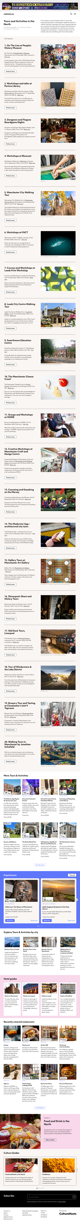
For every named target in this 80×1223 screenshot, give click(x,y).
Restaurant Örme (46, 1084)
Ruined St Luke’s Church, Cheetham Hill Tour (48, 799)
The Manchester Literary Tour (67, 843)
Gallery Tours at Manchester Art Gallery (16, 561)
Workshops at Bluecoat (19, 155)
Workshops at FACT (17, 232)
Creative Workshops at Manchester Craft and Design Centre (18, 451)
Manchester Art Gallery (22, 568)
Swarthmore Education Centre (17, 341)
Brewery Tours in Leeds (12, 949)
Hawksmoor (26, 1045)
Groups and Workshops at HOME (18, 416)
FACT (20, 238)
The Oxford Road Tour (29, 842)
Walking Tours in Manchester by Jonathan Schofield (17, 744)
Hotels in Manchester (11, 996)
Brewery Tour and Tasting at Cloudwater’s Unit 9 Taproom (19, 706)
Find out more (10, 71)
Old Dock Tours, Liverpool (14, 632)
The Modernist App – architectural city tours (17, 525)
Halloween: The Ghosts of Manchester (18, 907)
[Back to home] (9, 13)
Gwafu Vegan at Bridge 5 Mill (27, 1084)
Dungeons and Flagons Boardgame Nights (17, 121)
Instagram (44, 1214)
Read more (34, 920)
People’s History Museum (21, 53)
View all (72, 875)
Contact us (7, 1211)
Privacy (6, 1215)
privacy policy (62, 1201)
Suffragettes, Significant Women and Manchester (49, 843)
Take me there (50, 1140)
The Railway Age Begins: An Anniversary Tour (11, 799)
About (6, 1213)
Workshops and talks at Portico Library (18, 84)
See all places (40, 1108)
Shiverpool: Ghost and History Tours (18, 597)
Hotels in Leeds (46, 996)
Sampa (6, 1045)
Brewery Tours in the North (29, 950)
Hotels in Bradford (66, 996)
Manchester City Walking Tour (19, 193)
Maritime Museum (24, 638)
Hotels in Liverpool (29, 996)
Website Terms (8, 1217)
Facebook (44, 1216)
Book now (20, 95)
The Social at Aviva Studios (64, 1046)
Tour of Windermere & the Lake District (17, 668)
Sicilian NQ (44, 1045)
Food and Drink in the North (56, 1122)
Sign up (74, 1196)
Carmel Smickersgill (10, 27)
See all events (40, 865)
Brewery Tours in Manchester (47, 950)
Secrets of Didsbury (10, 842)
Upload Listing (26, 1215)
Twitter (43, 1212)
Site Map (25, 1213)
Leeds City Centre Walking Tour (19, 305)
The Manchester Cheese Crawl (19, 378)
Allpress (6, 1084)
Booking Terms (8, 1219)
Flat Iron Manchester (66, 1084)
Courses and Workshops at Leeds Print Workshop (19, 269)
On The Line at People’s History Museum (17, 46)
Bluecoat (23, 161)
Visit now (7, 57)
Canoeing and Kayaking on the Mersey (19, 491)
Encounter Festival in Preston (29, 799)
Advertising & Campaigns (30, 1211)
